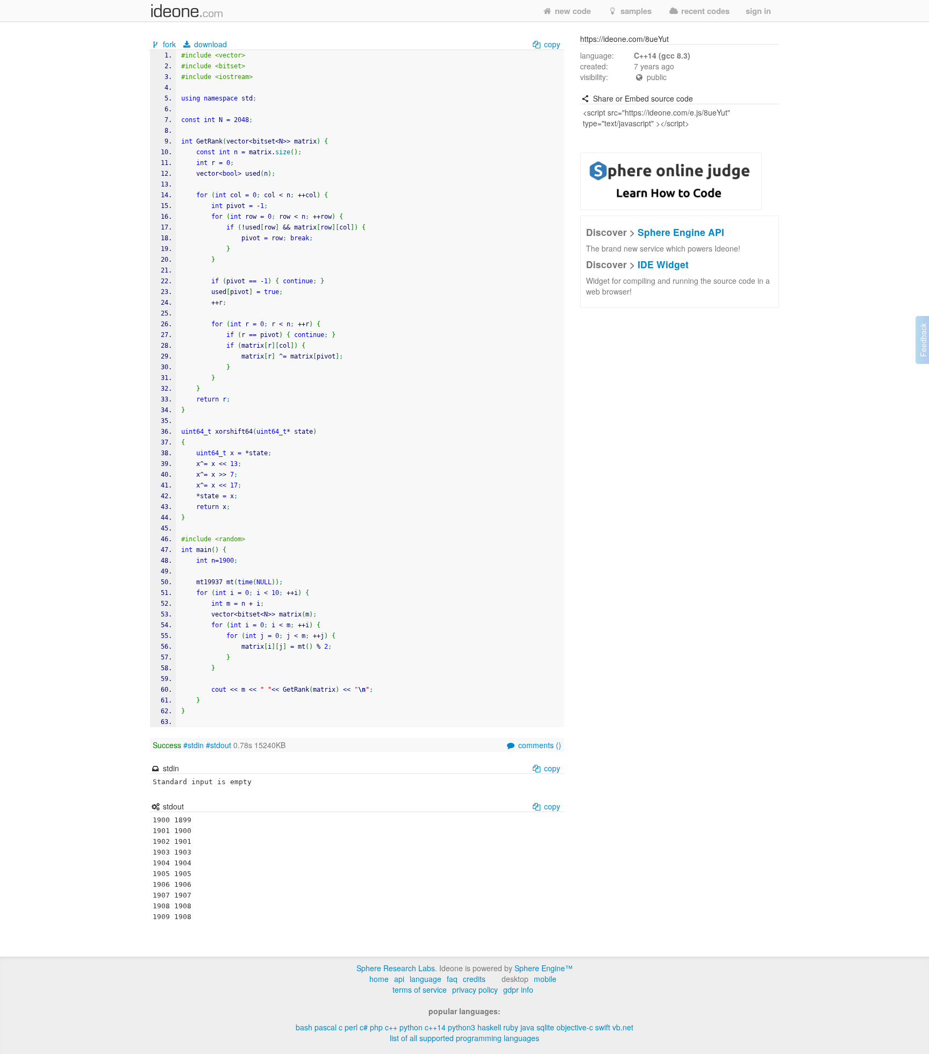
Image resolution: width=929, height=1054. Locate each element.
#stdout (218, 745)
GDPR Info (518, 989)
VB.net (622, 1027)
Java (527, 1027)
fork (169, 44)
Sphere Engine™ (543, 968)
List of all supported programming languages (464, 1038)
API (399, 978)
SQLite (545, 1027)
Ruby (510, 1027)
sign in (758, 11)
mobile (545, 978)
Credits (474, 978)
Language (425, 978)
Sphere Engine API (681, 232)
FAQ (452, 978)
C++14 (435, 1027)
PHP (376, 1027)
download (209, 44)
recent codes (704, 11)
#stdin (193, 745)
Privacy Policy (475, 989)
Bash (304, 1027)
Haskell (489, 1027)
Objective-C (574, 1027)
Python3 (461, 1027)
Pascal (326, 1027)
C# (364, 1027)
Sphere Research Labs (395, 968)
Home (379, 978)
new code (572, 11)
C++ (391, 1027)
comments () (538, 745)
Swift (602, 1027)
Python (411, 1027)
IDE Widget (663, 264)
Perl (351, 1027)
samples (635, 11)
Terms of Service (419, 989)
